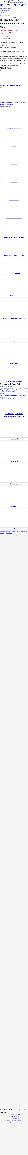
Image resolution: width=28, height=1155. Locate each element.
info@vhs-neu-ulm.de (14, 1118)
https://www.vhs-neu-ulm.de (14, 1120)
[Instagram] (16, 536)
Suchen (14, 17)
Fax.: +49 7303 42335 (14, 1116)
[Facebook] (12, 536)
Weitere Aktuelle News (5, 106)
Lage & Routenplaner (14, 1122)
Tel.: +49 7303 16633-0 (14, 1114)
